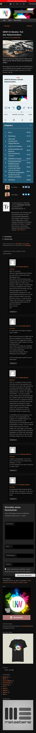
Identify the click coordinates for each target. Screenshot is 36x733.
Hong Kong (6, 685)
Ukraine (27, 244)
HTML (18, 230)
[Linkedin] (25, 195)
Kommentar (9, 523)
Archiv (9, 20)
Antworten (13, 311)
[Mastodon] (25, 187)
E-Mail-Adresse (11, 555)
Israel (4, 688)
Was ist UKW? (17, 20)
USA (4, 694)
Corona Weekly (7, 681)
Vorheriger (6, 26)
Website (8, 564)
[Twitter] (28, 195)
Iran (4, 686)
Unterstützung (26, 626)
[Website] (23, 187)
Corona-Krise (6, 683)
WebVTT (23, 230)
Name (9, 546)
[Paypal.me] (28, 187)
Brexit (4, 679)
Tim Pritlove (19, 244)
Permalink (28, 245)
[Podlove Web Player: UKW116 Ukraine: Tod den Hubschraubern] (18, 129)
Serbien (5, 690)
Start (4, 20)
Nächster (30, 26)
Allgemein (6, 677)
